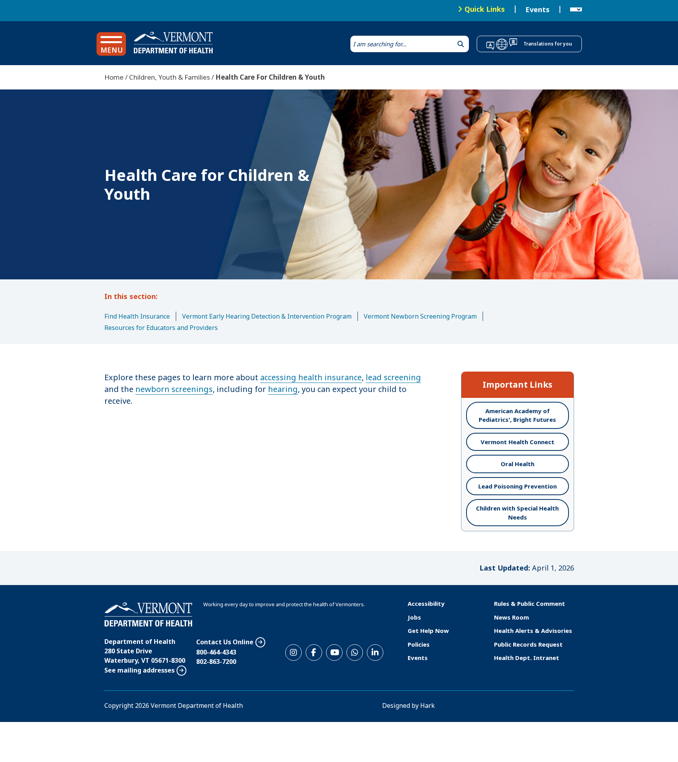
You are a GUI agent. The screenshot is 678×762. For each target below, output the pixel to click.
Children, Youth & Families (169, 77)
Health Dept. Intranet (526, 658)
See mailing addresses (139, 670)
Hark (427, 705)
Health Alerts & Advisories (533, 630)
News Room (511, 617)
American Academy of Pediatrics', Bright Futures (517, 415)
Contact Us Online (224, 642)
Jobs (414, 617)
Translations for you (547, 43)
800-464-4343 (216, 652)
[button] (111, 44)
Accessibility (426, 603)
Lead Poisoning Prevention (517, 486)
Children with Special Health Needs (517, 512)
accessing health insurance (311, 377)
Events (537, 9)
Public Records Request (528, 644)
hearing (283, 389)
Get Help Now (428, 630)
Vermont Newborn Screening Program (420, 316)
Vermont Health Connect (517, 442)
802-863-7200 (216, 661)
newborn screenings (174, 389)
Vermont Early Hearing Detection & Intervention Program (267, 316)
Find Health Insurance (137, 316)
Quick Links (485, 9)
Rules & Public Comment (529, 603)
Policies (419, 644)
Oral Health (517, 464)
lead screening (393, 377)
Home (114, 77)
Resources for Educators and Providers (161, 327)
